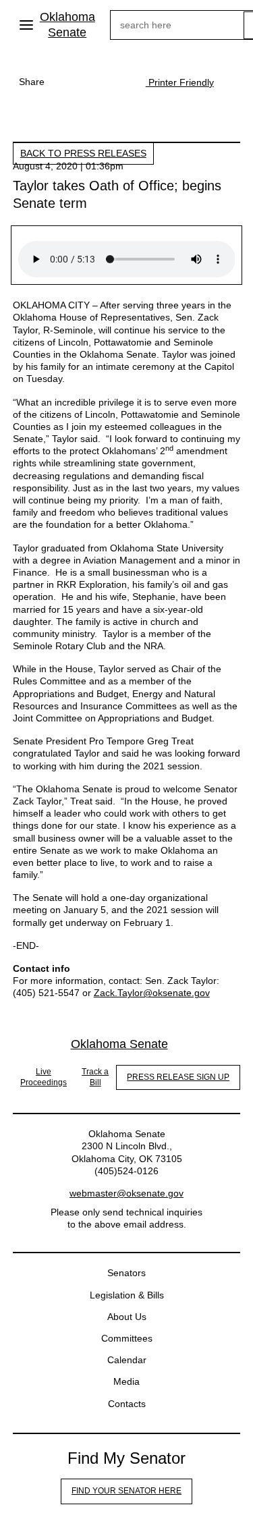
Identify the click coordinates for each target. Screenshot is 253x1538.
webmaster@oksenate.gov (126, 1193)
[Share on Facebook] (65, 81)
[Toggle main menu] (26, 24)
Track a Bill (95, 1077)
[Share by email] (119, 81)
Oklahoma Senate (67, 24)
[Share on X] (92, 81)
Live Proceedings (43, 1077)
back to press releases (83, 153)
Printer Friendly (180, 82)
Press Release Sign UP (178, 1077)
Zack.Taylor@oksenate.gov (152, 992)
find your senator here (126, 1490)
